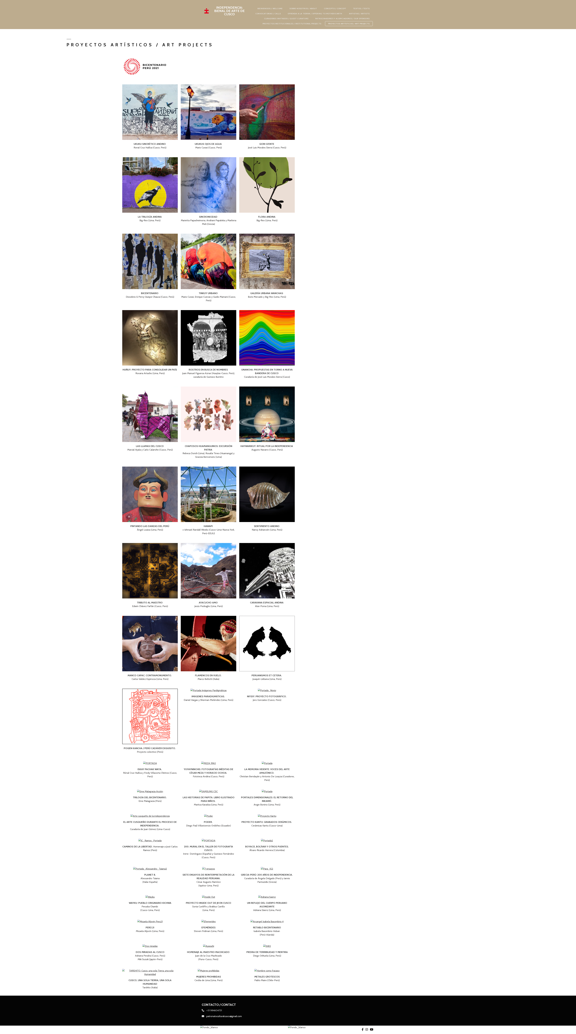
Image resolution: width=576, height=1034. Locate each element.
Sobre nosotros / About (303, 8)
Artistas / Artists (359, 13)
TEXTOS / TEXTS (361, 8)
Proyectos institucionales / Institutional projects (292, 23)
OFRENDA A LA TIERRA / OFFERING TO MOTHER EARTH (315, 13)
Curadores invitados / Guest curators (286, 18)
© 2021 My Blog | (211, 1029)
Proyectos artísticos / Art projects (349, 23)
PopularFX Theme (229, 1029)
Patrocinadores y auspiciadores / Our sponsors (342, 18)
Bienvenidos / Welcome (270, 8)
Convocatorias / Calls (268, 13)
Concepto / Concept (335, 8)
